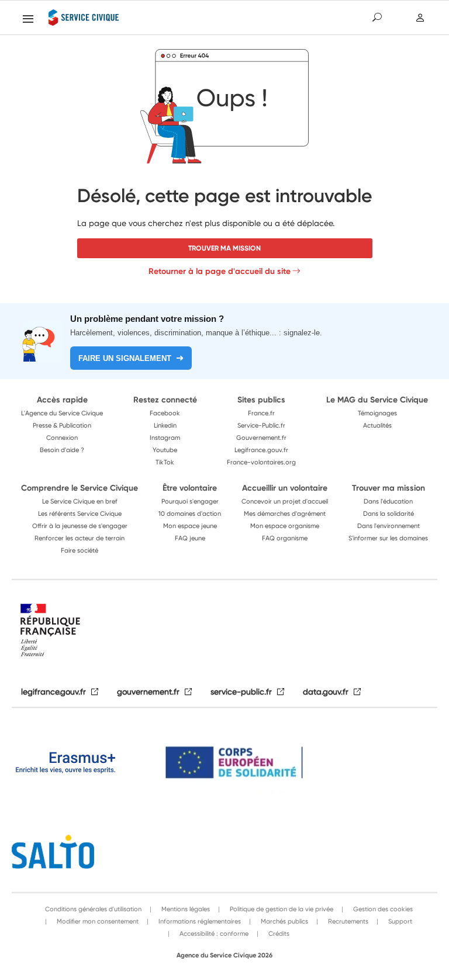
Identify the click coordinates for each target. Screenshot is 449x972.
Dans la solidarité (388, 513)
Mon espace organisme (284, 526)
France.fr (261, 413)
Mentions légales (185, 909)
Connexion (62, 437)
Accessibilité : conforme (213, 933)
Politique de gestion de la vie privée (280, 909)
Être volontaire (190, 487)
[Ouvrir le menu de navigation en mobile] (28, 19)
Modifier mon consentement (97, 921)
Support (399, 921)
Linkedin (165, 425)
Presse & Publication (62, 425)
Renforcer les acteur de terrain (79, 538)
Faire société (79, 550)
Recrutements (347, 921)
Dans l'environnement (388, 526)
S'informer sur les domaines (388, 538)
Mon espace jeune (190, 526)
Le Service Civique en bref (80, 501)
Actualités (377, 425)
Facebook (165, 413)
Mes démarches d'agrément (285, 513)
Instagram (165, 437)
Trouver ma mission (224, 248)
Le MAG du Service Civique (377, 399)
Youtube (165, 450)
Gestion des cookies (382, 909)
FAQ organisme (285, 538)
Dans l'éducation (388, 501)
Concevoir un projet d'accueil (284, 501)
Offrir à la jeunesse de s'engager (79, 526)
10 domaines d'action (189, 513)
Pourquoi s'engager (190, 501)
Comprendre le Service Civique (79, 487)
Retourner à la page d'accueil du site (219, 271)
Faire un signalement (124, 358)
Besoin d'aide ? (62, 450)
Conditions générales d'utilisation (93, 909)
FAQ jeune (190, 538)
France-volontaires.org (261, 462)
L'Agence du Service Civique (62, 413)
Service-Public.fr (261, 425)
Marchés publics (283, 921)
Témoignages (377, 413)
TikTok (165, 462)
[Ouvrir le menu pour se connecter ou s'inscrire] (421, 17)
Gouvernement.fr (261, 437)
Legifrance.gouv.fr (261, 450)
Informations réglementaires (199, 921)
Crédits (278, 933)
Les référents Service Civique (80, 513)
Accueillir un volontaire (284, 487)
